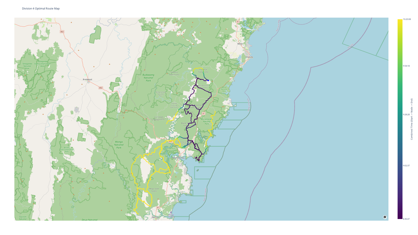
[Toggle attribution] (385, 216)
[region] (201, 119)
